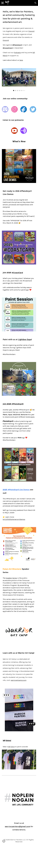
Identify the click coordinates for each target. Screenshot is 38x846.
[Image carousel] (19, 79)
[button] (2, 3)
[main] (19, 16)
